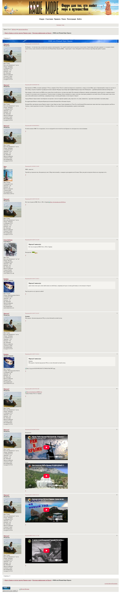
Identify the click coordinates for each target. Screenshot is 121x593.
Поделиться (27, 43)
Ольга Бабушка (8, 240)
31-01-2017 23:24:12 (34, 354)
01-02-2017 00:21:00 (34, 388)
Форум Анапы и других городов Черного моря (18, 33)
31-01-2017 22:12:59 (34, 239)
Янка (5, 166)
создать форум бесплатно (111, 583)
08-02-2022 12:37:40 (34, 535)
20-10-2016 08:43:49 (34, 43)
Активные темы (60, 25)
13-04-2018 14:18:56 (34, 429)
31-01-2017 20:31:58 (34, 199)
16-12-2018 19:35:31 (34, 494)
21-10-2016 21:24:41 (34, 166)
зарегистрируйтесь (23, 29)
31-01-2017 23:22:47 (34, 313)
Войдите (14, 29)
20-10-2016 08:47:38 (34, 84)
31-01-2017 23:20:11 (34, 278)
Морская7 (6, 44)
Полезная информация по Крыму (42, 33)
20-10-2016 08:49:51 (34, 125)
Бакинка (6, 279)
